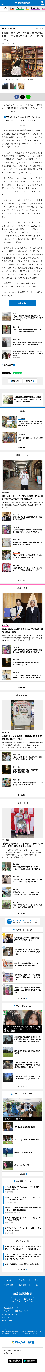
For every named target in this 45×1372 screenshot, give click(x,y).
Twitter (19, 1299)
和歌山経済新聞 (22, 2)
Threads (31, 1299)
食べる (12, 8)
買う (27, 8)
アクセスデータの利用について (13, 1314)
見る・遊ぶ (19, 8)
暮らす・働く (35, 8)
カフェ (5, 43)
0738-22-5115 (11, 108)
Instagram (25, 1299)
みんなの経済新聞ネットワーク (22, 1342)
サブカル (11, 43)
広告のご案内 (7, 1320)
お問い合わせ (7, 1317)
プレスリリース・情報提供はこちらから (15, 1311)
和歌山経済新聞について (11, 1308)
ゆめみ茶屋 (8, 365)
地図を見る (22, 303)
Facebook (13, 1299)
